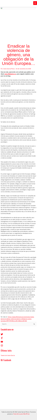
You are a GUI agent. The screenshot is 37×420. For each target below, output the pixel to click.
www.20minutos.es (10, 74)
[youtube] (2, 342)
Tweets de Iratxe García (8, 355)
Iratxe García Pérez (12, 3)
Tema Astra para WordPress (21, 414)
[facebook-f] (2, 338)
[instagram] (2, 346)
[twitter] (2, 335)
